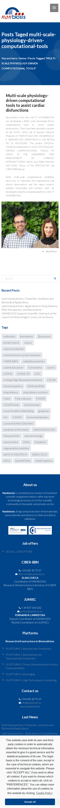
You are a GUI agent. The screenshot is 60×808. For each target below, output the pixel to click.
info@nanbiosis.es (31, 702)
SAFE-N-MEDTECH (15, 454)
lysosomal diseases (37, 417)
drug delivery (11, 392)
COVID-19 (23, 373)
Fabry (7, 398)
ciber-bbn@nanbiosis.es (31, 574)
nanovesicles (11, 442)
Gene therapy (32, 404)
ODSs (26, 442)
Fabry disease (23, 398)
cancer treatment (14, 348)
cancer (28, 342)
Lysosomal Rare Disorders (19, 423)
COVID (8, 373)
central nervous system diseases (22, 355)
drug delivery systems (35, 392)
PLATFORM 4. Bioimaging (20, 674)
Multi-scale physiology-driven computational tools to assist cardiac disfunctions (27, 103)
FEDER (40, 398)
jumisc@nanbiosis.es (31, 611)
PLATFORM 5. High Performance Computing (31, 680)
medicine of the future (16, 429)
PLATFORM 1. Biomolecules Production (28, 648)
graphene (43, 410)
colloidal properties (34, 361)
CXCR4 (51, 379)
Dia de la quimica (13, 386)
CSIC (37, 373)
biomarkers (26, 336)
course (51, 367)
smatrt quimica (43, 460)
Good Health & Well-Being (19, 410)
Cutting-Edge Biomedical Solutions (23, 379)
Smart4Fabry (22, 460)
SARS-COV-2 (39, 454)
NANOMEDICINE (44, 429)
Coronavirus (35, 367)
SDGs (7, 460)
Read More (51, 251)
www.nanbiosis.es (30, 706)
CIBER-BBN (11, 361)
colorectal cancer (13, 367)
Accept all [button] (30, 801)
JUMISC (17, 417)
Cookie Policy (44, 793)
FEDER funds (11, 404)
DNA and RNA (35, 386)
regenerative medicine (16, 448)
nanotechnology (33, 435)
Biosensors (44, 336)
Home (22, 58)
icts (6, 417)
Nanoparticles (12, 435)
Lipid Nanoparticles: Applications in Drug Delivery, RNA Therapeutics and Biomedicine (30, 735)
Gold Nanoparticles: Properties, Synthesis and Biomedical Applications (28, 726)
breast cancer (11, 342)
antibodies (9, 336)
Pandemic (40, 442)
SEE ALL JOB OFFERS (19, 551)
